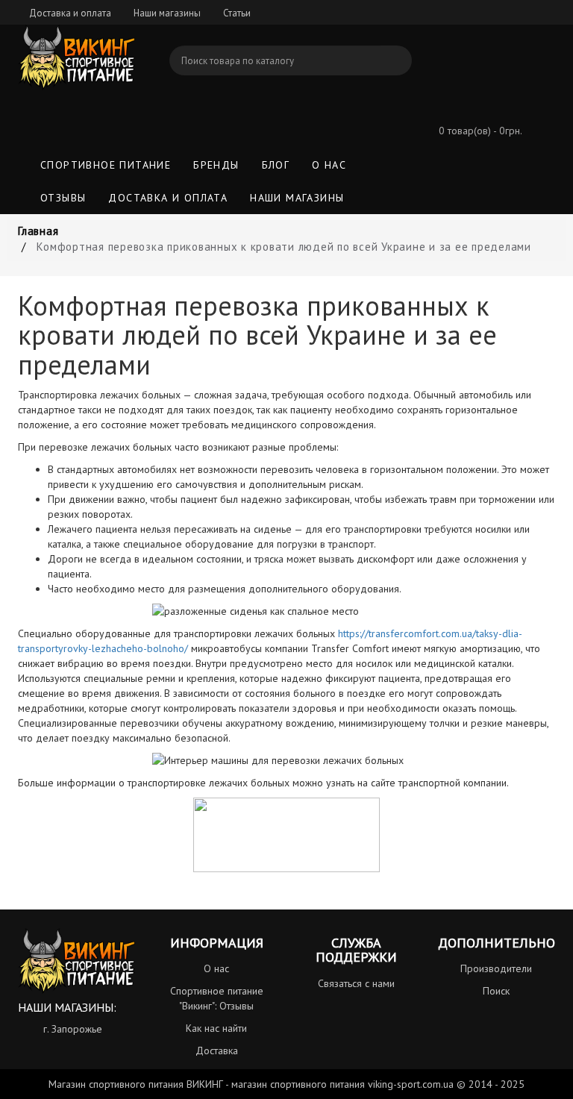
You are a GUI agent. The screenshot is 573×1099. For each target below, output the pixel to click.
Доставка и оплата (70, 13)
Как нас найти (216, 1028)
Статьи (237, 13)
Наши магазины (167, 13)
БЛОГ (276, 165)
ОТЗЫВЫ (63, 197)
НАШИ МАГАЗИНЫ (297, 197)
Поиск (496, 991)
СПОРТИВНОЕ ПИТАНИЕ (105, 165)
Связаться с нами (356, 983)
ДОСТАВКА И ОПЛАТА (168, 197)
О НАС (329, 165)
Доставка (216, 1050)
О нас (216, 968)
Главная (38, 231)
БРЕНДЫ (216, 165)
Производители (496, 968)
